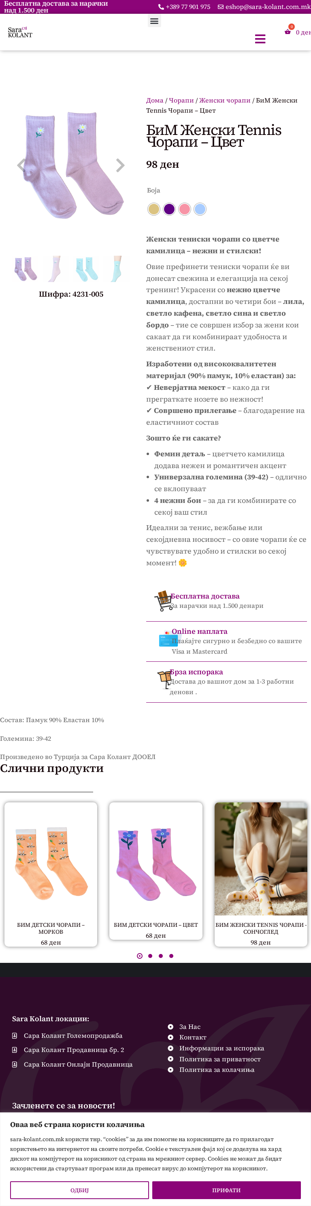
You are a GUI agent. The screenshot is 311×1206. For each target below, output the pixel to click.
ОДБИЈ (79, 1190)
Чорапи (181, 100)
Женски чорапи (225, 100)
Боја (153, 190)
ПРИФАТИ (226, 1190)
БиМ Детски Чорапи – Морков (51, 928)
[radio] (154, 209)
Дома (155, 100)
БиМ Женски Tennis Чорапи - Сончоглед (261, 928)
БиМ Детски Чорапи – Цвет (156, 925)
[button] (154, 20)
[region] (155, 1159)
